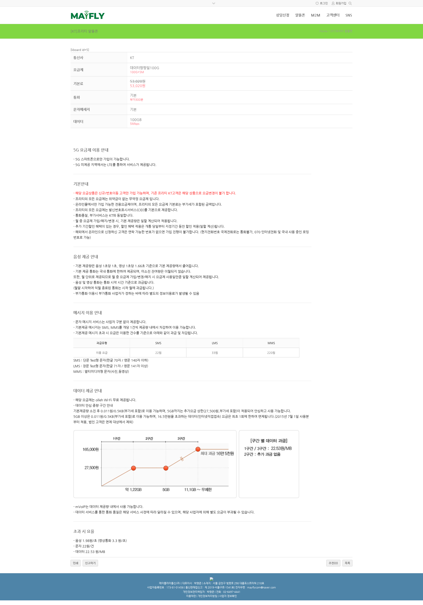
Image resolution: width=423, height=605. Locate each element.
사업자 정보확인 (228, 596)
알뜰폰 (300, 15)
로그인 (324, 3)
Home (323, 31)
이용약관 (191, 596)
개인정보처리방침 (207, 596)
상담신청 (282, 15)
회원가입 (341, 3)
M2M (315, 15)
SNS (348, 15)
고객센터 (333, 15)
